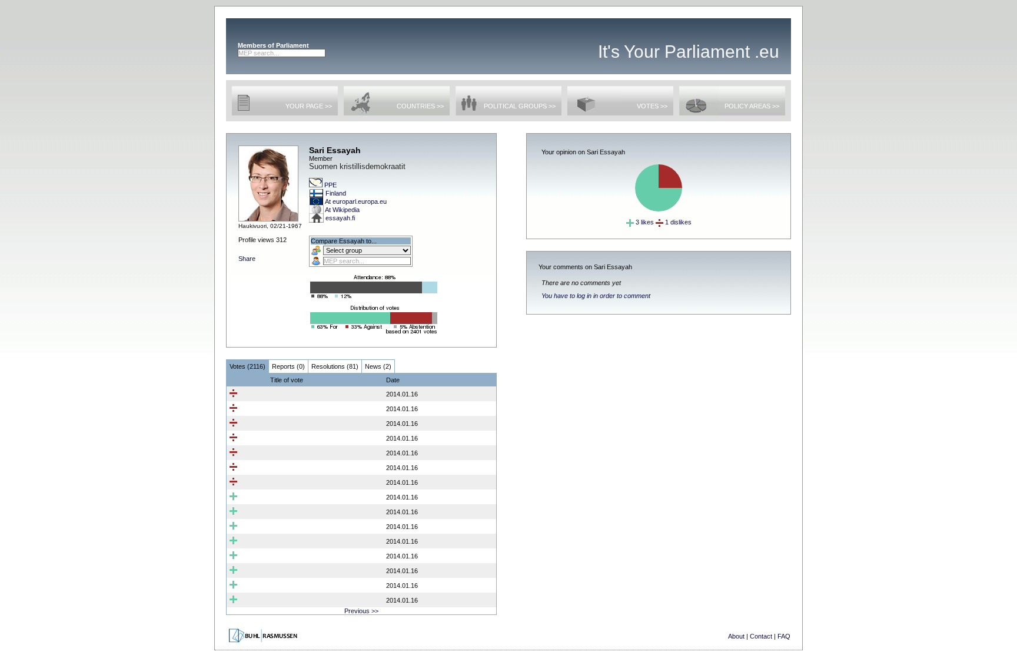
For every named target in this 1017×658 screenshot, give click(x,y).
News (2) (378, 366)
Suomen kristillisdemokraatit (357, 166)
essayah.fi (340, 217)
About (736, 636)
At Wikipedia (342, 209)
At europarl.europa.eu (356, 201)
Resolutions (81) (334, 366)
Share (246, 258)
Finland (335, 193)
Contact (761, 636)
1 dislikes (677, 222)
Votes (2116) (247, 366)
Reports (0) (288, 366)
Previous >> (361, 610)
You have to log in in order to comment (595, 295)
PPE (330, 185)
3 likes (644, 222)
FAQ (783, 636)
